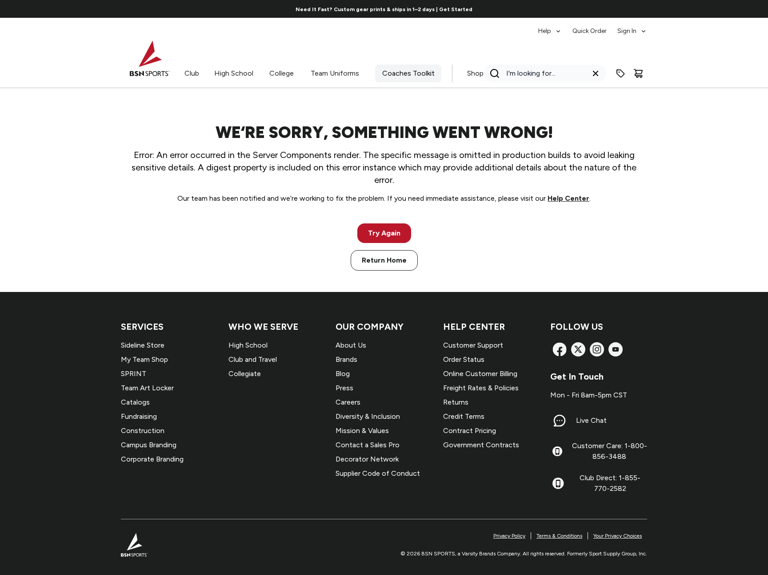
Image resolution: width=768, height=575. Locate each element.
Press (344, 388)
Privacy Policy (509, 536)
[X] (578, 349)
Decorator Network (367, 459)
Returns (455, 402)
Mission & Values (362, 430)
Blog (343, 373)
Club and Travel (252, 359)
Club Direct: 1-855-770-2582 (610, 483)
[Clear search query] (595, 73)
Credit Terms (463, 416)
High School (233, 73)
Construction (142, 430)
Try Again (384, 233)
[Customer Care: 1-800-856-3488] (557, 451)
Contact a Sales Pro (368, 445)
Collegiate (244, 373)
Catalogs (135, 402)
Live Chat (591, 420)
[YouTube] (615, 349)
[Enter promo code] (620, 73)
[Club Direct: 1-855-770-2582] (558, 483)
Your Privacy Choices (617, 536)
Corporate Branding (152, 459)
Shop (475, 73)
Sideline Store (142, 345)
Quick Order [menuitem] (589, 31)
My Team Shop (144, 359)
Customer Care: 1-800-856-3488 (609, 451)
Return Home (384, 260)
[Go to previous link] (98, 9)
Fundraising (139, 416)
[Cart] (638, 73)
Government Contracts (481, 445)
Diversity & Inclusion (368, 416)
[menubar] (592, 27)
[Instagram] (597, 349)
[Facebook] (559, 349)
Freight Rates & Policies (481, 388)
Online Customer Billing (480, 373)
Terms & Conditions (559, 536)
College (281, 73)
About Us (351, 345)
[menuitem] (550, 27)
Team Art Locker (147, 388)
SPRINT (133, 373)
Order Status (463, 359)
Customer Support (473, 345)
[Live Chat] (559, 420)
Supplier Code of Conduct (378, 473)
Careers (348, 402)
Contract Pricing (469, 430)
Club (191, 73)
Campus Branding (148, 445)
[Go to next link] (669, 9)
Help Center (568, 198)
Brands (346, 359)
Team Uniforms (335, 73)
